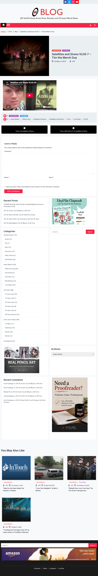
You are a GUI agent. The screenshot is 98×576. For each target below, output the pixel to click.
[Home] (3, 25)
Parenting (8, 328)
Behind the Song (10, 269)
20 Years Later (9, 302)
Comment (8, 151)
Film (6, 243)
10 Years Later (9, 294)
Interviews (8, 277)
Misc (6, 247)
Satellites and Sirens (57, 119)
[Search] (95, 25)
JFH (73, 61)
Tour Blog (77, 119)
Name (6, 177)
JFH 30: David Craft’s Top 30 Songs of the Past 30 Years (21, 219)
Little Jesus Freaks (10, 319)
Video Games (9, 255)
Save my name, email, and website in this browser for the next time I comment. (33, 187)
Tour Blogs (66, 50)
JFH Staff (7, 290)
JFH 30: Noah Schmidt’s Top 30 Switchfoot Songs (19, 215)
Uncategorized (8, 341)
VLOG (86, 119)
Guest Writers (56, 50)
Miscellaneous (9, 281)
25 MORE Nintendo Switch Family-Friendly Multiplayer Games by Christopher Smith (23, 205)
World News (9, 259)
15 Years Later (9, 298)
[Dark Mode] (90, 25)
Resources (8, 251)
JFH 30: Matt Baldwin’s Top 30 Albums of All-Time (19, 223)
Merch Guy (26, 119)
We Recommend (10, 314)
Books (7, 239)
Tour (68, 119)
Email (51, 177)
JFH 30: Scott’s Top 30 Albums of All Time (17, 211)
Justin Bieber (14, 119)
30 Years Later (9, 310)
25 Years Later (9, 306)
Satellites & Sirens (40, 119)
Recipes (7, 332)
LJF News (8, 324)
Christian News (8, 235)
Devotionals (8, 273)
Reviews (7, 336)
